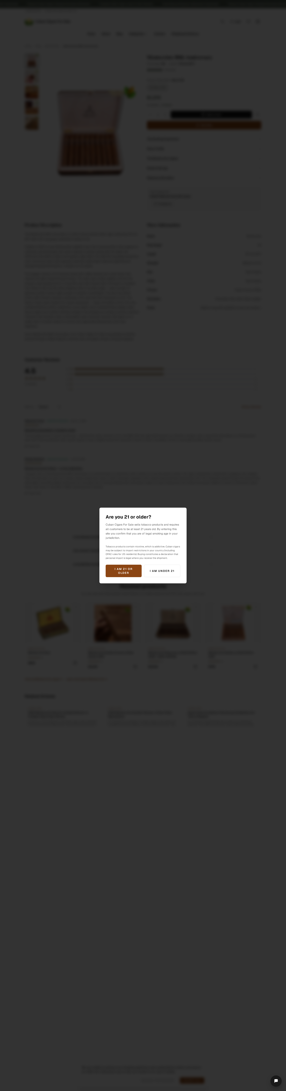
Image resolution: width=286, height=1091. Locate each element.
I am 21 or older (124, 571)
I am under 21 (162, 571)
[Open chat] (276, 1081)
